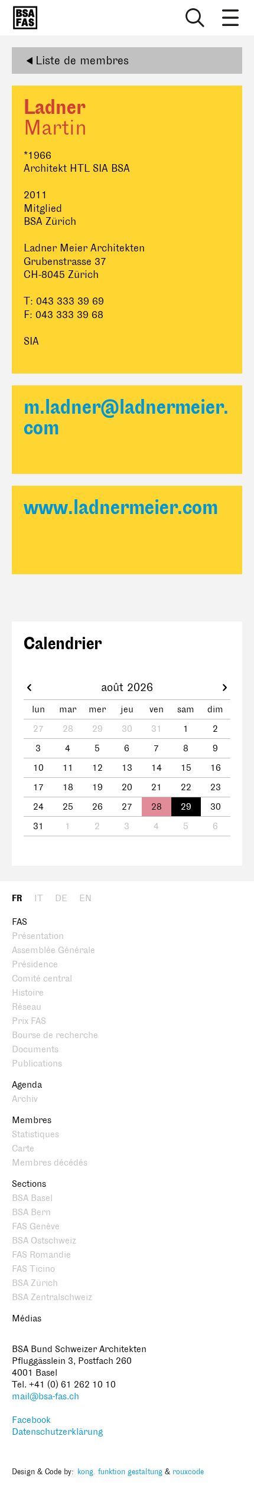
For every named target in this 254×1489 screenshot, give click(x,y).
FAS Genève (36, 1227)
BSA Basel (32, 1198)
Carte (23, 1149)
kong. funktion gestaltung (119, 1472)
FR (17, 899)
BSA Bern (31, 1212)
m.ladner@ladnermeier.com (126, 418)
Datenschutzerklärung (57, 1432)
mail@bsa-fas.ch (45, 1397)
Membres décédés (49, 1163)
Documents (35, 1050)
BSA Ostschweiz (44, 1241)
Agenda (27, 1085)
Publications (37, 1064)
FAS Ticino (33, 1269)
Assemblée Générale (53, 950)
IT (38, 899)
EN (85, 899)
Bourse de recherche (55, 1035)
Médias (26, 1319)
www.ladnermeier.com (121, 508)
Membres (31, 1120)
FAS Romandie (41, 1255)
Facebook (31, 1420)
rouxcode (188, 1472)
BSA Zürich (35, 1283)
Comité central (42, 979)
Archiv (25, 1099)
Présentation (38, 936)
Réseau (26, 1007)
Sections (29, 1184)
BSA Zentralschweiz (52, 1297)
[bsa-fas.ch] (22, 18)
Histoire (28, 993)
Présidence (35, 965)
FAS (19, 922)
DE (61, 899)
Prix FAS (29, 1021)
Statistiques (35, 1135)
